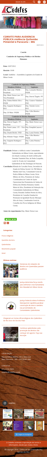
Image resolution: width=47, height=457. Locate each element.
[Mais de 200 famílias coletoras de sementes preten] (18, 414)
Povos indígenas (7, 236)
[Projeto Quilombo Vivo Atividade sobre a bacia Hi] (29, 425)
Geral (3, 253)
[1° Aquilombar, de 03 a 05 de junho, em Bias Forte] (39, 414)
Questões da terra (8, 240)
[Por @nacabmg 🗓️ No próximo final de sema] (7, 414)
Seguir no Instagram (25, 434)
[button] (35, 2)
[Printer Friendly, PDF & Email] (11, 219)
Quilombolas (6, 244)
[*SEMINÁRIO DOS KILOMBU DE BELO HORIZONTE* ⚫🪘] (39, 425)
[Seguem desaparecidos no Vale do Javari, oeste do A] (29, 414)
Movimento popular (9, 249)
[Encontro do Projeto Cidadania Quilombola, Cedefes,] (7, 425)
